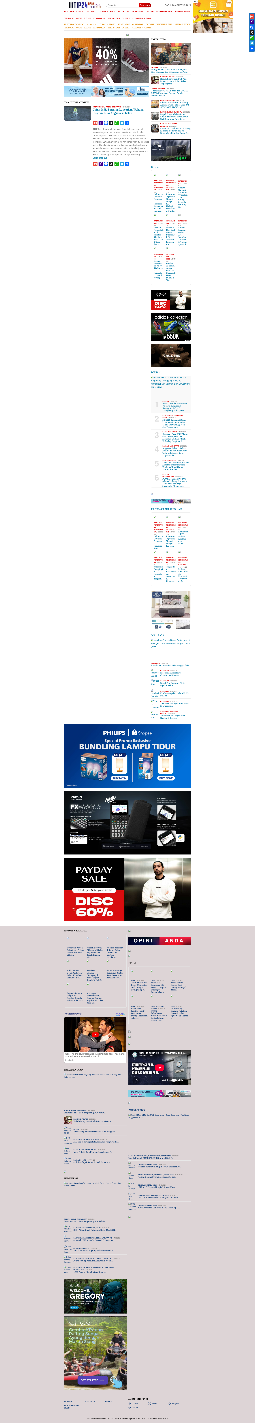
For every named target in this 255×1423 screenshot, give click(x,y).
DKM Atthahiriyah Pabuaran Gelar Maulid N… (94, 1230)
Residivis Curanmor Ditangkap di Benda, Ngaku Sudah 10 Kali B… (94, 975)
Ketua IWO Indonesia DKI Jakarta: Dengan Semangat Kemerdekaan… (158, 987)
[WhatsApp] (251, 37)
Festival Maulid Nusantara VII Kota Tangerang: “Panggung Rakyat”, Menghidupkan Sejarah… (174, 407)
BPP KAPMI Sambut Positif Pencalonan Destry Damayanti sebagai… (139, 1013)
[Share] (251, 48)
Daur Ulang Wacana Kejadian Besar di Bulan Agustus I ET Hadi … (179, 1013)
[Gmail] (251, 16)
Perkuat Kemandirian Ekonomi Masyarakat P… (183, 575)
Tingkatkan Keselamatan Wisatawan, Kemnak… (171, 574)
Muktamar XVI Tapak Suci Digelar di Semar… (172, 717)
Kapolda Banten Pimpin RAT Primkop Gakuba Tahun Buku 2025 (75, 997)
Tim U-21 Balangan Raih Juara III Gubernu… (174, 704)
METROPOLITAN (168, 477)
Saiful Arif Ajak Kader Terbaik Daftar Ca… (92, 1162)
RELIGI (98, 1228)
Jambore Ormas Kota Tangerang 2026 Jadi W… (85, 1113)
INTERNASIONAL (99, 107)
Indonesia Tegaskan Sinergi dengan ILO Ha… (170, 541)
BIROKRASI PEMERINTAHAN (158, 182)
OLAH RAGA (157, 635)
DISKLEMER (90, 1401)
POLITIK (172, 77)
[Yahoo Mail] (251, 21)
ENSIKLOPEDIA (136, 1110)
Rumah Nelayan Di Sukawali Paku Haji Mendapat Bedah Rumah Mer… (95, 953)
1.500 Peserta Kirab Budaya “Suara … (89, 1272)
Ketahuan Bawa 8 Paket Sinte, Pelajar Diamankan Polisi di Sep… (75, 951)
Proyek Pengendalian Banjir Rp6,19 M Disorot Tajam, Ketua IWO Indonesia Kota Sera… (174, 116)
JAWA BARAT (174, 446)
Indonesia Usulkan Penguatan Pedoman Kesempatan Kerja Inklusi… (158, 202)
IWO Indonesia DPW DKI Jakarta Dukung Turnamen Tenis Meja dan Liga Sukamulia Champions (174, 482)
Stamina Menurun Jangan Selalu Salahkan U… (159, 1167)
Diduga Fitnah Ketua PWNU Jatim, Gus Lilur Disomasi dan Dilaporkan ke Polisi (169, 71)
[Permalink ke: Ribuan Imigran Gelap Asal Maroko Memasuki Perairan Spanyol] (183, 216)
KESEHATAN (142, 1164)
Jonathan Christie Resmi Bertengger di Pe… (170, 665)
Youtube (134, 1407)
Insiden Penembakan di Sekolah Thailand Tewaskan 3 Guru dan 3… (158, 236)
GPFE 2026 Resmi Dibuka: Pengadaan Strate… (158, 1197)
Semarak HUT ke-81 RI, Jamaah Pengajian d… (94, 1240)
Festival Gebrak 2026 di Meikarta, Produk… (157, 1177)
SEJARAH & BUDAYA (100, 1267)
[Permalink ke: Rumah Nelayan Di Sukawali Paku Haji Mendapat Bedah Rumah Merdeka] (95, 941)
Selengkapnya (100, 157)
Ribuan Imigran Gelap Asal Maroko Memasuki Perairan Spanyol (183, 236)
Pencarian (145, 5)
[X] (251, 32)
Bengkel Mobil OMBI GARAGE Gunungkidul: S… (150, 1158)
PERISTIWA (91, 1228)
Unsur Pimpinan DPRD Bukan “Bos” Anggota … (94, 1131)
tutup (195, 1)
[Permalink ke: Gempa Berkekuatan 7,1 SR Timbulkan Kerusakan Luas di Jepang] (158, 249)
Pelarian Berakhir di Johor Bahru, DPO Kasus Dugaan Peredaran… (115, 953)
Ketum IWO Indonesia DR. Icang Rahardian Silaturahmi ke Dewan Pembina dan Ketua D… (175, 130)
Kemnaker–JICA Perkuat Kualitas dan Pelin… (183, 538)
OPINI (168, 259)
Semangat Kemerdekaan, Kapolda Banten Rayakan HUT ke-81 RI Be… (95, 998)
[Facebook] (251, 27)
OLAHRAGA (155, 663)
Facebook (135, 1403)
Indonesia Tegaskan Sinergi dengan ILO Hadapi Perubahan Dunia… (170, 202)
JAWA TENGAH (172, 124)
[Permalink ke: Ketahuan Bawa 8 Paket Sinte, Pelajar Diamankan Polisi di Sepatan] (75, 941)
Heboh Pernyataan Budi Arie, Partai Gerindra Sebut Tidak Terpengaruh (173, 81)
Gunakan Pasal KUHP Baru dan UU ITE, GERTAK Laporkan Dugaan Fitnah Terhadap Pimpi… (169, 93)
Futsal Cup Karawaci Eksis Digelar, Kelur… (172, 684)
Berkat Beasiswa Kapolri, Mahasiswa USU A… (94, 1250)
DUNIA (155, 167)
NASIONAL (155, 67)
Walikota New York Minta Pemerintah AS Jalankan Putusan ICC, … (170, 236)
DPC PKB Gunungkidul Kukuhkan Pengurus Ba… (96, 1142)
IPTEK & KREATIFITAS (113, 107)
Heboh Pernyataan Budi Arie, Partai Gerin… (93, 1121)
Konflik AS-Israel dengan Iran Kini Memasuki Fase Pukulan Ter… (170, 271)
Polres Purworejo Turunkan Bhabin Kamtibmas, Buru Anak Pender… (115, 974)
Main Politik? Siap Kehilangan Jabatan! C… (92, 1152)
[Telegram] (251, 43)
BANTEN (163, 112)
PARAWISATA (158, 1175)
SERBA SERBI (166, 1156)
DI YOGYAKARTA (86, 1139)
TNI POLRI (107, 1258)
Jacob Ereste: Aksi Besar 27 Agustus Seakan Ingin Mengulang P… (139, 986)
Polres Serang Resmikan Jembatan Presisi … (93, 1261)
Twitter (153, 1403)
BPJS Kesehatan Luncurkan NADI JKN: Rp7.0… (159, 1208)
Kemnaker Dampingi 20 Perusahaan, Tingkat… (158, 573)
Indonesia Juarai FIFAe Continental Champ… (170, 674)
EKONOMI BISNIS (154, 1156)
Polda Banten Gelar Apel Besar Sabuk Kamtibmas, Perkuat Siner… (75, 974)
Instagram (175, 1403)
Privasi (108, 1401)
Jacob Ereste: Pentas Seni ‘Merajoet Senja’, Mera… (178, 986)
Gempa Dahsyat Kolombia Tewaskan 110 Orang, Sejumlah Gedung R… (183, 197)
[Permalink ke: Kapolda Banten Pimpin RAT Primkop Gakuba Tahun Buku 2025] (75, 987)
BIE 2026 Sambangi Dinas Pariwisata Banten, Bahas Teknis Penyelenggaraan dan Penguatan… (174, 423)
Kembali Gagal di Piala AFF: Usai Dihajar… (175, 694)
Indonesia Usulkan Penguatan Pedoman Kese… (158, 542)
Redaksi (68, 1401)
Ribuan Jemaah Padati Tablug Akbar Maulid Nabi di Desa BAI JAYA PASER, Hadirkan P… (174, 104)
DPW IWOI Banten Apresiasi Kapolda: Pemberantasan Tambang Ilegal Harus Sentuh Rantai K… (175, 466)
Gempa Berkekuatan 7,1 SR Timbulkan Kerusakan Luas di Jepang (158, 269)
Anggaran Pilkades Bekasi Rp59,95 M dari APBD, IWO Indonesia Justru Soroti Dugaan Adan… (174, 452)
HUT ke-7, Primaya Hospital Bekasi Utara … (157, 1187)
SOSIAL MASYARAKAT (79, 1110)
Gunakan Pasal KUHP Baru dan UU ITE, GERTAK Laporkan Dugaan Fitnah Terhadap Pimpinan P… (175, 437)
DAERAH (154, 88)
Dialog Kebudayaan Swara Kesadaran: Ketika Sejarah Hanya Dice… (159, 1016)
